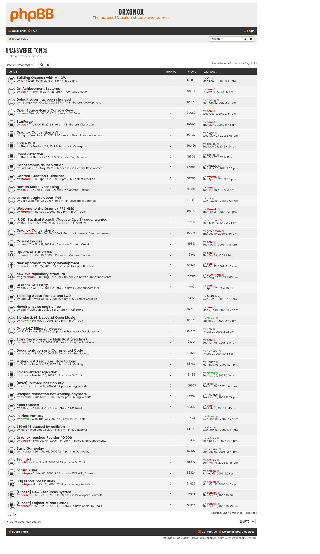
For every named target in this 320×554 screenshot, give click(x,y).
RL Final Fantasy (30, 416)
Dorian (25, 364)
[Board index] (32, 15)
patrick (25, 440)
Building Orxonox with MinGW (41, 78)
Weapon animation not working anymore (52, 394)
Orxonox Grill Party (32, 285)
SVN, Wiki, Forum (82, 473)
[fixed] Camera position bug (40, 383)
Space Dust (26, 143)
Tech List (24, 459)
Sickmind (26, 222)
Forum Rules (27, 470)
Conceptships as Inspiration (40, 165)
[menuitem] (32, 31)
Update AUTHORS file (34, 252)
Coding (72, 81)
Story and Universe (82, 266)
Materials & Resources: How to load (46, 361)
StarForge (25, 121)
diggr (24, 135)
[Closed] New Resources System (44, 492)
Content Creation (77, 91)
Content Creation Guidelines (40, 176)
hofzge (25, 473)
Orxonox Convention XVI (37, 132)
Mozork (25, 179)
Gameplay (80, 146)
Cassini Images (29, 241)
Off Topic (75, 113)
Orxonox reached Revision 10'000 (44, 437)
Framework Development (83, 331)
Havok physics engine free (39, 306)
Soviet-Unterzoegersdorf (37, 372)
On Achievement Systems (38, 88)
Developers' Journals (82, 201)
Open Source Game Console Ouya (45, 110)
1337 (23, 331)
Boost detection (30, 154)
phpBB (210, 538)
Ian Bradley (183, 538)
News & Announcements (88, 135)
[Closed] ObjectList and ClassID (43, 503)
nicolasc (26, 353)
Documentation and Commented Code (50, 350)
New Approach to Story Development (48, 263)
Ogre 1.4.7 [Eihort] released (39, 328)
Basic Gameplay (30, 448)
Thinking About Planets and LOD (44, 296)
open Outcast (28, 405)
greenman (28, 233)
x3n (23, 81)
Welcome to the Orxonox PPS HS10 (45, 208)
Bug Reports (78, 157)
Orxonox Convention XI (36, 230)
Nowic (25, 320)
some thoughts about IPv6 (39, 198)
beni (23, 91)
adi (23, 201)
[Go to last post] (213, 78)
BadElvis (26, 168)
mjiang (25, 102)
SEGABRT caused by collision (41, 427)
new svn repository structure (41, 274)
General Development (86, 102)
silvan (24, 386)
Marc (24, 430)
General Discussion (81, 124)
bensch (25, 495)
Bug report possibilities (36, 481)
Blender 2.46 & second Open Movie (46, 317)
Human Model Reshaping (38, 187)
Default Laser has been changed (44, 99)
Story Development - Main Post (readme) (52, 339)
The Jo (25, 146)
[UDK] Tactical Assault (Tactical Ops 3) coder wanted (62, 219)
